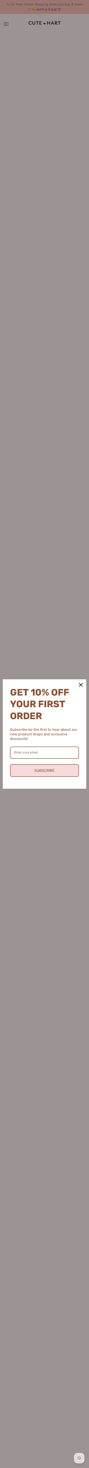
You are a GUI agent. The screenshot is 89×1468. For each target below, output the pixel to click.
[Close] (80, 684)
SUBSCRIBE (44, 770)
